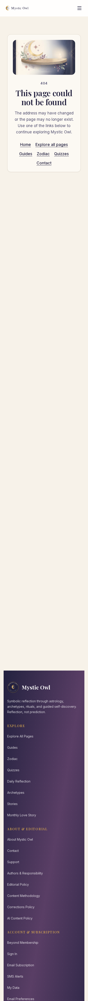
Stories (12, 804)
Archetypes (15, 792)
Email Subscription (20, 965)
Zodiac (43, 154)
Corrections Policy (21, 907)
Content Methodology (23, 896)
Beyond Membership (22, 942)
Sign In (12, 954)
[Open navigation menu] (79, 8)
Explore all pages (51, 144)
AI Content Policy (19, 918)
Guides (25, 154)
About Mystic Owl (20, 839)
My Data (13, 988)
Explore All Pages (20, 736)
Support (13, 862)
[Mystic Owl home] (18, 8)
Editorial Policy (18, 884)
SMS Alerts (15, 976)
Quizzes (61, 154)
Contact (44, 163)
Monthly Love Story (21, 815)
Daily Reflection (18, 781)
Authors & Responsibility (25, 873)
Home (25, 144)
